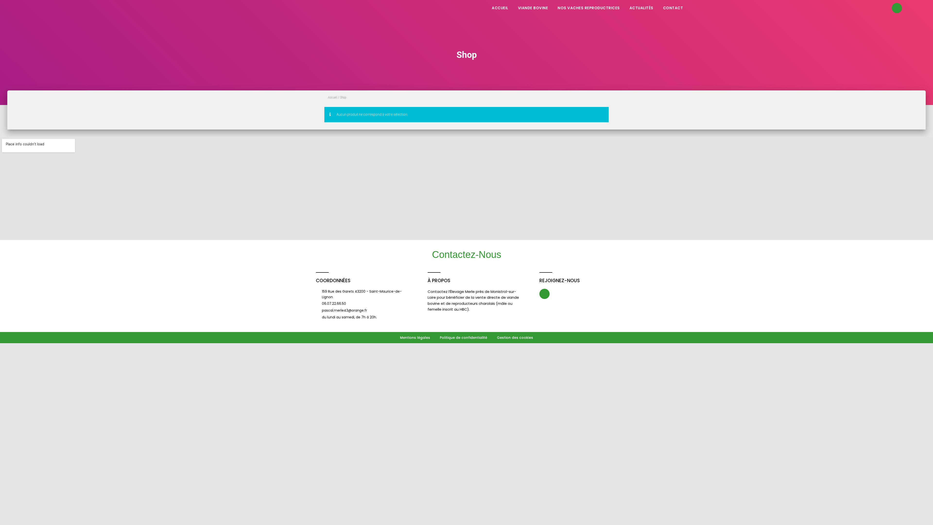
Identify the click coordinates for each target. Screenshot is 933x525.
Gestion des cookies (515, 337)
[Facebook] (897, 8)
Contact (673, 7)
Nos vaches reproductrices (589, 7)
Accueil (500, 7)
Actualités (641, 7)
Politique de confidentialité (463, 337)
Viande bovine (533, 7)
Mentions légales (415, 337)
